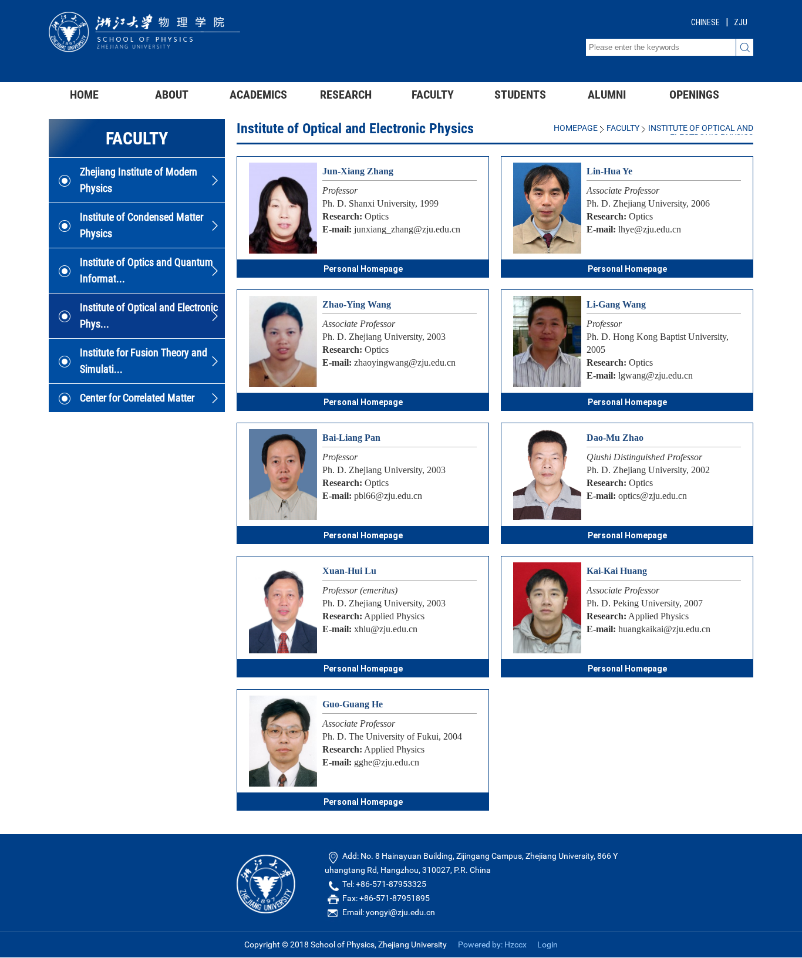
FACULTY (433, 94)
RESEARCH (346, 94)
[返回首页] (144, 49)
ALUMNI (607, 94)
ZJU (740, 22)
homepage (576, 128)
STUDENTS (520, 94)
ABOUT (171, 94)
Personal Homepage (363, 269)
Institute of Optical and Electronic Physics (700, 132)
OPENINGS (694, 94)
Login (547, 944)
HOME (84, 94)
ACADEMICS (258, 94)
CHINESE (705, 22)
